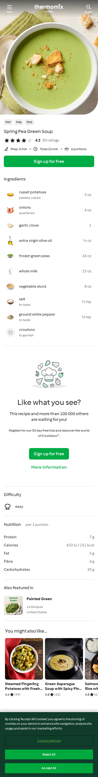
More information (49, 467)
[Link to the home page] (49, 8)
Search (88, 11)
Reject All (48, 754)
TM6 (19, 122)
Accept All (49, 768)
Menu (9, 11)
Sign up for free (49, 161)
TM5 (29, 122)
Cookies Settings (49, 741)
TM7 (8, 122)
